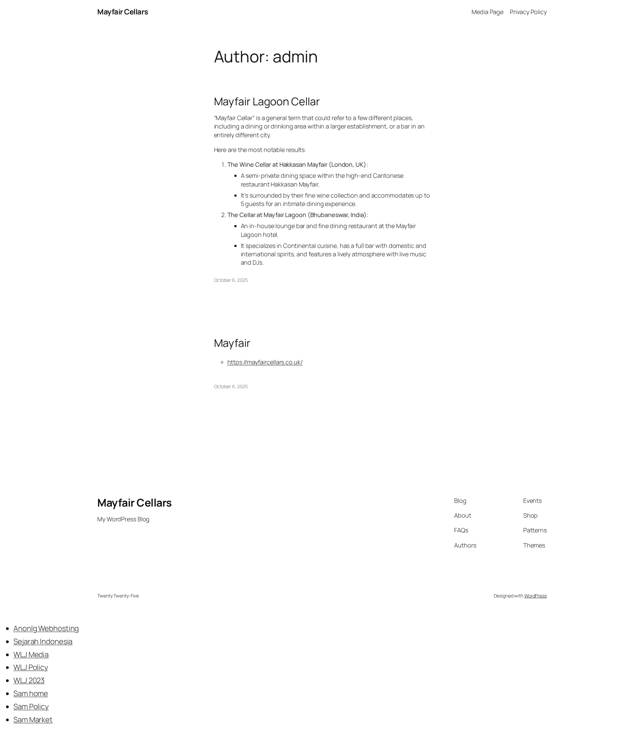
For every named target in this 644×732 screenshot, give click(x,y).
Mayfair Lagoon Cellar (267, 101)
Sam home (30, 693)
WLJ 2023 (29, 680)
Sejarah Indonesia (42, 641)
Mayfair (232, 343)
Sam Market (33, 720)
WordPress (535, 595)
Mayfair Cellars (122, 12)
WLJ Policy (30, 667)
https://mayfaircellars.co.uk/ (265, 362)
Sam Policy (31, 706)
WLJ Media (31, 654)
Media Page (487, 12)
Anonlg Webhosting (46, 628)
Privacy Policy (528, 12)
